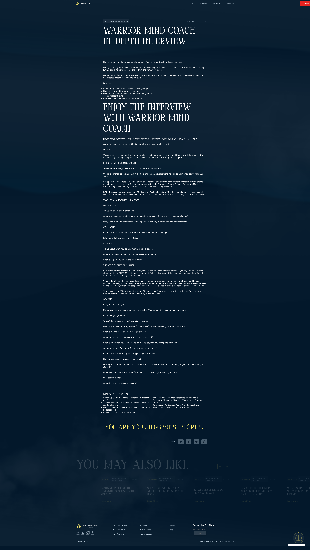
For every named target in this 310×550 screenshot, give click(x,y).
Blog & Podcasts (146, 534)
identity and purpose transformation (127, 62)
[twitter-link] (196, 441)
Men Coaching (118, 534)
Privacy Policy (82, 542)
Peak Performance (120, 530)
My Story (143, 526)
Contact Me (230, 3)
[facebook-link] (188, 441)
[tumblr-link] (181, 441)
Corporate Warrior (120, 526)
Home (106, 62)
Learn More (106, 501)
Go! (200, 533)
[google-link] (204, 441)
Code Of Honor (145, 530)
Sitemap (169, 530)
